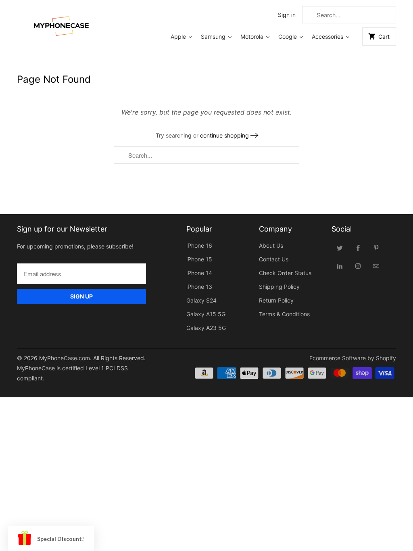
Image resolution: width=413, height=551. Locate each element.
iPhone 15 (199, 259)
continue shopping (225, 135)
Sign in (287, 14)
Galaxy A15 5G (205, 314)
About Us (271, 245)
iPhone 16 (199, 245)
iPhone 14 (199, 272)
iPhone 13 (199, 286)
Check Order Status (285, 272)
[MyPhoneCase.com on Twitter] (340, 247)
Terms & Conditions (284, 314)
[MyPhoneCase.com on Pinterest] (376, 247)
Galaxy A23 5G (206, 327)
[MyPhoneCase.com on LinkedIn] (340, 265)
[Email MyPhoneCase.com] (376, 265)
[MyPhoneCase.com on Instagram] (358, 265)
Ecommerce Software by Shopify (352, 358)
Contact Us (273, 259)
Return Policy (276, 300)
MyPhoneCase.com (64, 358)
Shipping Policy (279, 286)
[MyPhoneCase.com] (61, 24)
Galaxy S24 (201, 300)
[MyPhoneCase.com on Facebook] (358, 247)
